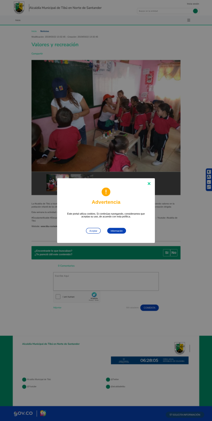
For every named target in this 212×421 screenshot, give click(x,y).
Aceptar (93, 230)
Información (117, 230)
